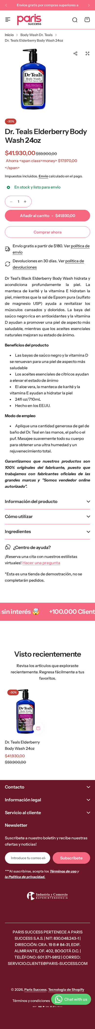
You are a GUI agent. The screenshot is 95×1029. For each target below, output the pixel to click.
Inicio (9, 35)
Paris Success (35, 989)
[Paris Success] (29, 19)
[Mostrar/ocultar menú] (7, 19)
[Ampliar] (33, 79)
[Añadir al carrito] (38, 728)
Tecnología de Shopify (66, 989)
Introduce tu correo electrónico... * (28, 858)
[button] (6, 5)
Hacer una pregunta (41, 563)
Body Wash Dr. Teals (36, 35)
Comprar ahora (48, 232)
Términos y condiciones (31, 1001)
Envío (43, 176)
